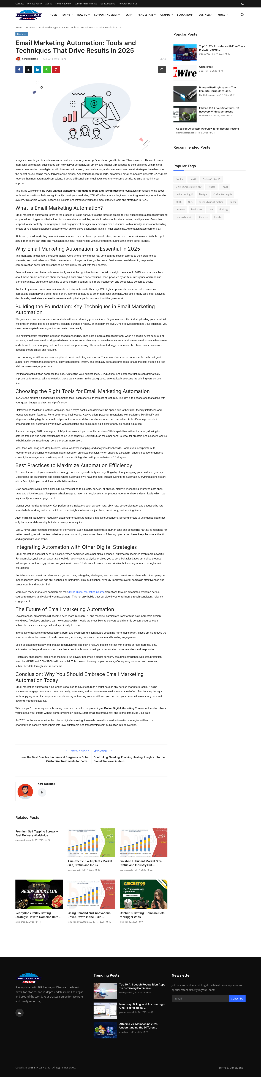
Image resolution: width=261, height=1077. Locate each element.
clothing (223, 209)
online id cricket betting (211, 201)
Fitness (211, 186)
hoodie (218, 217)
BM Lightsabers (207, 95)
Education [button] (184, 14)
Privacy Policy (34, 3)
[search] (242, 14)
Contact (19, 3)
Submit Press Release (86, 3)
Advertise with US (128, 3)
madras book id (184, 217)
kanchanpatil (74, 869)
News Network (63, 3)
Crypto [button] (165, 14)
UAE (211, 209)
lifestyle (203, 194)
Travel (224, 186)
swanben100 (205, 115)
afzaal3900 (204, 53)
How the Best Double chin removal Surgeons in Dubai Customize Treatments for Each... (54, 759)
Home (53, 14)
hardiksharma (46, 783)
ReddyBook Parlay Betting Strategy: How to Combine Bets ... (38, 915)
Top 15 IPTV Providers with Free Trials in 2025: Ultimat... (222, 48)
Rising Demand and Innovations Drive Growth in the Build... (89, 915)
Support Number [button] (105, 14)
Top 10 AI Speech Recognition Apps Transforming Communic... (142, 986)
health (193, 179)
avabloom (124, 1031)
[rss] (19, 1013)
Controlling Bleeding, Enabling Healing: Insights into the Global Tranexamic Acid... (129, 759)
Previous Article (79, 751)
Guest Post (206, 66)
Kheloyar (203, 217)
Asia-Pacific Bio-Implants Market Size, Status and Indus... (89, 863)
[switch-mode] (243, 3)
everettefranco (23, 840)
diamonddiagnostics (186, 132)
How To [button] (82, 14)
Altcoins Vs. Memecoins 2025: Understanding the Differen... (138, 1025)
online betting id (184, 194)
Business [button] (205, 14)
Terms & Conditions (231, 1067)
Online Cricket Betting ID (189, 186)
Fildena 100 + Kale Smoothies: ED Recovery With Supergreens (219, 109)
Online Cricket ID (211, 179)
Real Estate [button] (145, 14)
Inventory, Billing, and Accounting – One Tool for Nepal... (142, 1006)
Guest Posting (107, 3)
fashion (180, 179)
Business (30, 27)
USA (190, 201)
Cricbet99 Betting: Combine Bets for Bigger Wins (142, 915)
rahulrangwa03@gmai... (79, 921)
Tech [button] (127, 14)
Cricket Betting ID (222, 194)
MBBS (179, 201)
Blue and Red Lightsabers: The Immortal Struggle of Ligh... (217, 89)
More (221, 14)
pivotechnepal (126, 1012)
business (180, 209)
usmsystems (125, 992)
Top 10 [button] (65, 14)
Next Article (101, 751)
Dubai (233, 201)
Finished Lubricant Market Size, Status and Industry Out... (141, 863)
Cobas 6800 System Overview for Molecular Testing (207, 128)
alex (17, 921)
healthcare (196, 209)
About (48, 3)
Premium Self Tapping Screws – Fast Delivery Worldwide (36, 833)
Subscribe (237, 998)
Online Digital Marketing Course (86, 591)
